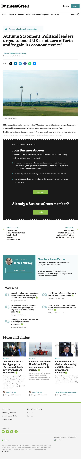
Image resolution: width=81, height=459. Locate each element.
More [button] (53, 14)
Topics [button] (12, 14)
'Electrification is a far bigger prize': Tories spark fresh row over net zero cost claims (13, 367)
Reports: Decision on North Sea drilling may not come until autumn (40, 365)
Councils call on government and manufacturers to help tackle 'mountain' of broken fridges (25, 295)
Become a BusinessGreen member (23, 29)
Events (21, 14)
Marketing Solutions (9, 412)
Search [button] (74, 14)
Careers (30, 416)
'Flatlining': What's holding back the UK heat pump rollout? (62, 294)
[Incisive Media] (5, 439)
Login (41, 212)
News (4, 14)
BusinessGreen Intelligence (37, 14)
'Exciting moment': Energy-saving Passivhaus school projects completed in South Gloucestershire (55, 273)
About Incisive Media (9, 416)
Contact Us (6, 409)
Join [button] (75, 6)
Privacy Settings (7, 419)
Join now (40, 192)
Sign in (66, 6)
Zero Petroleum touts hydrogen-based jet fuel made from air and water (62, 307)
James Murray (22, 53)
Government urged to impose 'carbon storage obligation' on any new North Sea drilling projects (23, 308)
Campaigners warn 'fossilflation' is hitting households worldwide (25, 321)
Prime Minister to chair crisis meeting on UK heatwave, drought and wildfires (65, 367)
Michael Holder (9, 53)
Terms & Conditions (34, 409)
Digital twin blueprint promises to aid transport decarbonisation (54, 263)
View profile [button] (19, 270)
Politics (6, 358)
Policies (30, 412)
